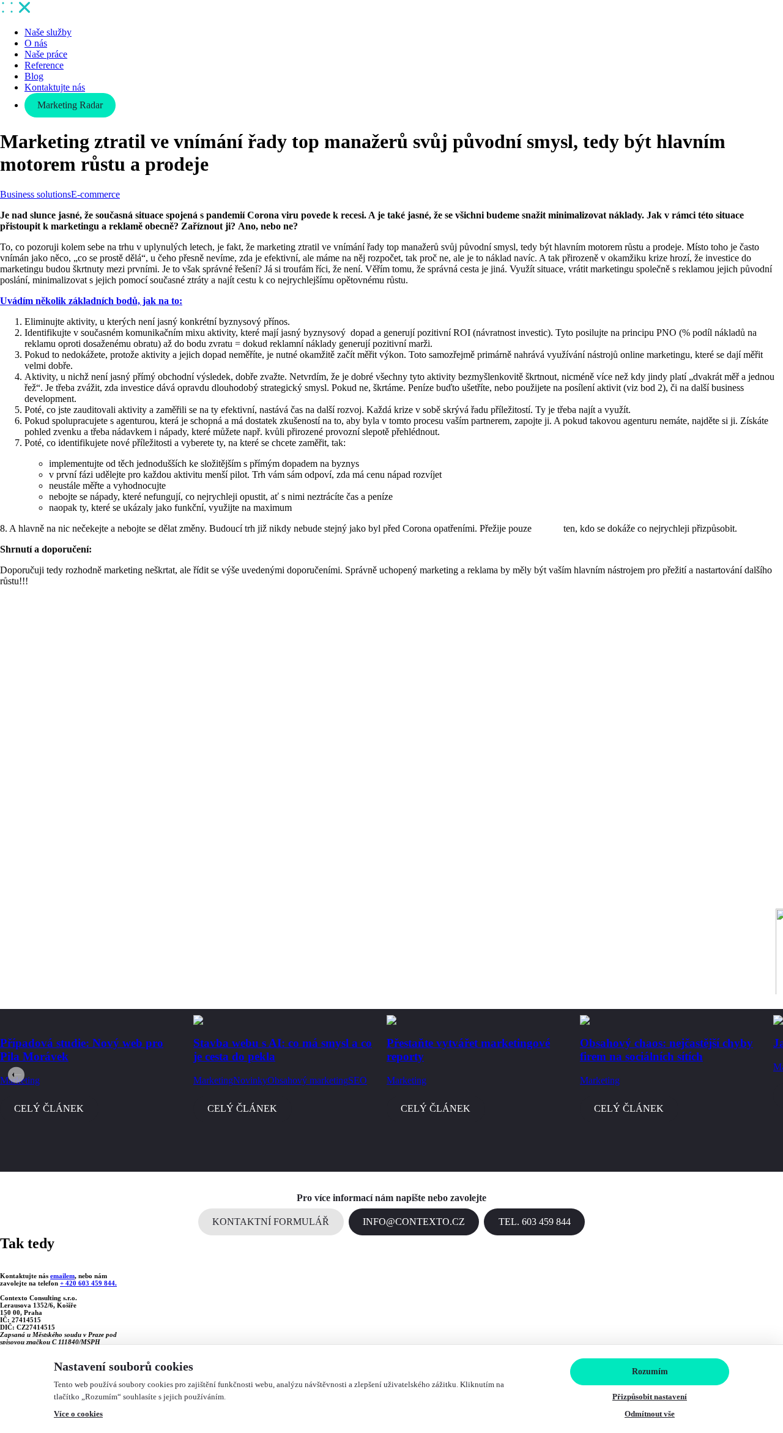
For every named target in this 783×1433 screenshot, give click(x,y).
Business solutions (35, 194)
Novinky (250, 1080)
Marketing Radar (70, 105)
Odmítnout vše (650, 1413)
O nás (35, 43)
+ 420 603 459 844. (88, 1283)
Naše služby (48, 32)
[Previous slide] (16, 1074)
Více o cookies (78, 1413)
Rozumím (650, 1371)
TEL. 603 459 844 (535, 1221)
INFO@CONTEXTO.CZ (414, 1221)
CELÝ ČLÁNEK (49, 1108)
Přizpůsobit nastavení (649, 1396)
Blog (33, 76)
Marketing (213, 1080)
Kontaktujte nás (54, 87)
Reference (44, 65)
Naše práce (45, 54)
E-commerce (95, 194)
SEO (357, 1080)
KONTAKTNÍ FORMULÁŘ (270, 1221)
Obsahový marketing (307, 1080)
